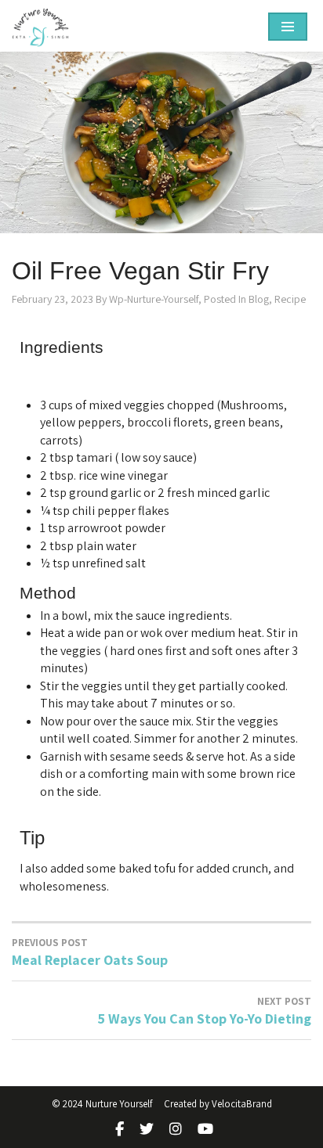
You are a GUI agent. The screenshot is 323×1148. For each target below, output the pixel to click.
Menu (287, 27)
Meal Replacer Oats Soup (90, 953)
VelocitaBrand (242, 1103)
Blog (259, 299)
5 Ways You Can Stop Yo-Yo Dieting (204, 1011)
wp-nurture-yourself (153, 299)
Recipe (290, 299)
